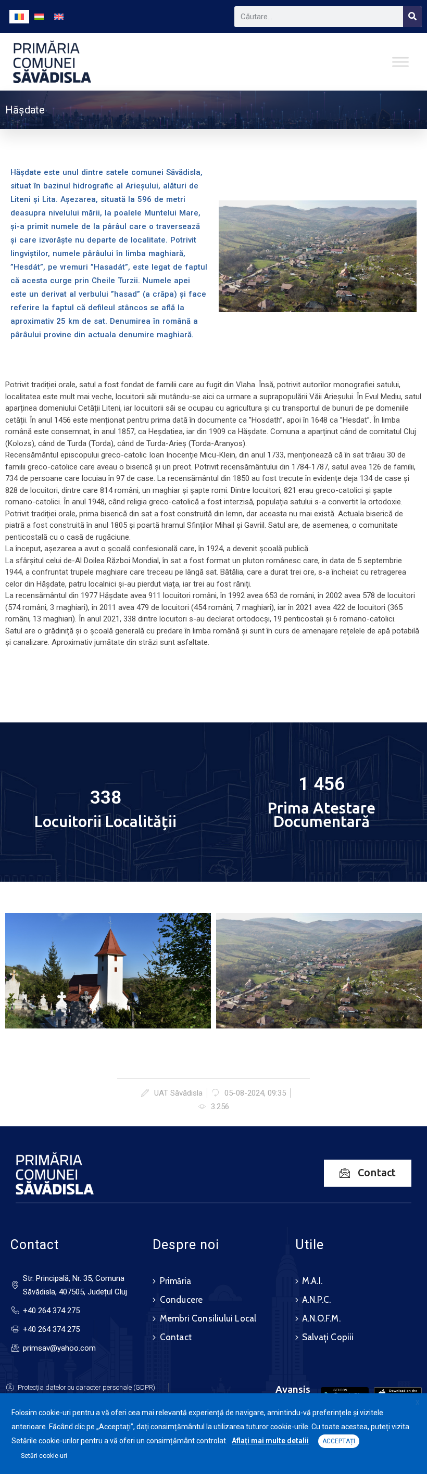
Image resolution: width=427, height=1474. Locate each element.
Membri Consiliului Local (208, 1318)
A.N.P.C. (316, 1299)
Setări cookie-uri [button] (44, 1455)
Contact (176, 1337)
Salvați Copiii (328, 1337)
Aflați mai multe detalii (270, 1441)
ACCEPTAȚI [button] (338, 1441)
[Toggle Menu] (400, 62)
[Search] (412, 16)
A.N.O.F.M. (321, 1318)
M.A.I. (312, 1281)
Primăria (176, 1281)
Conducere (181, 1299)
